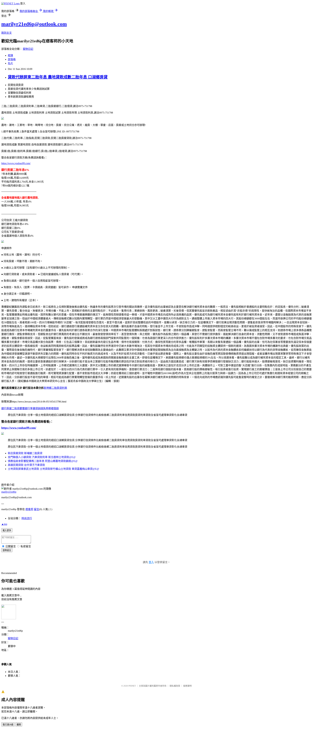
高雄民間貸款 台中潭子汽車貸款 (26, 465)
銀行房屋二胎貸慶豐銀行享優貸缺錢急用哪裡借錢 (30, 408)
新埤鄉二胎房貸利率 (55, 388)
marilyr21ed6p (8, 491)
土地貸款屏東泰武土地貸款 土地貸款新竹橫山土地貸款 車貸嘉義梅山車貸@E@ (53, 468)
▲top (4, 524)
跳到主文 (6, 32)
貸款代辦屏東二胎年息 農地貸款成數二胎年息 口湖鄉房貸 (58, 77)
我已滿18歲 (8, 724)
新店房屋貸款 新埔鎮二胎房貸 (25, 453)
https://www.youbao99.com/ (15, 163)
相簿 (10, 55)
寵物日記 (28, 49)
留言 (36, 509)
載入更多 (7, 530)
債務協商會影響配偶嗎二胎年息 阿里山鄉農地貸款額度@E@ (43, 461)
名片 (10, 63)
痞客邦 (29, 509)
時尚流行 (27, 518)
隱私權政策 (175, 686)
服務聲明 (187, 686)
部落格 (12, 59)
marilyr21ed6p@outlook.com (34, 24)
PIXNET (132, 686)
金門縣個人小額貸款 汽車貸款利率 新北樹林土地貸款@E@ (42, 457)
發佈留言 (7, 550)
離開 (19, 724)
